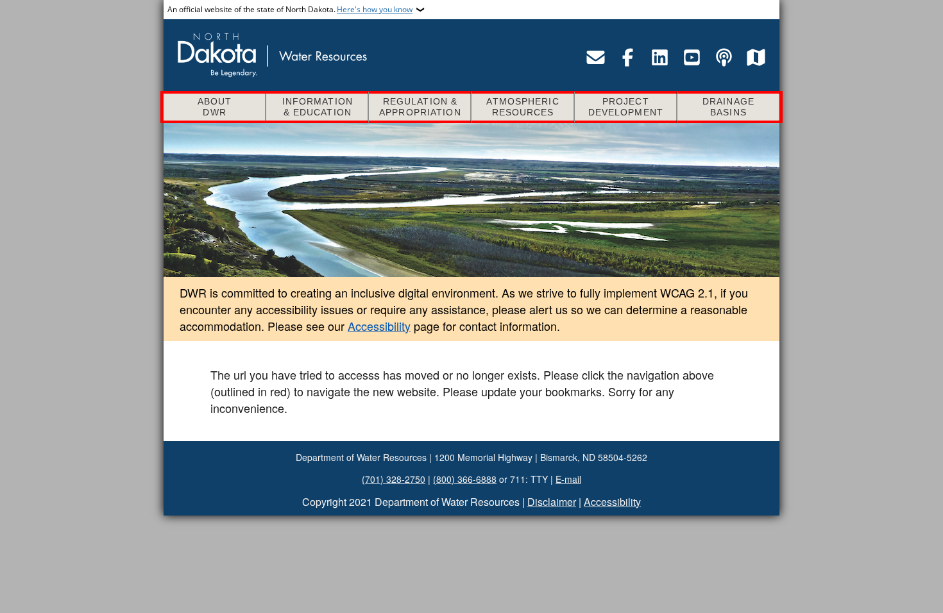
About (215, 106)
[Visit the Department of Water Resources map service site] (756, 57)
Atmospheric (522, 106)
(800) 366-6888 (465, 479)
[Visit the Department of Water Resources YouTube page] (691, 57)
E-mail (568, 479)
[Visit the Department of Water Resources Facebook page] (627, 57)
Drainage (728, 106)
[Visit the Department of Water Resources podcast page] (724, 57)
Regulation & (420, 106)
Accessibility (379, 325)
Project (625, 106)
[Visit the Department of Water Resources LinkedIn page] (659, 57)
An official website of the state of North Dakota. (289, 9)
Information (317, 106)
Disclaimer (551, 501)
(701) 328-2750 (393, 479)
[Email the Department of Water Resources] (595, 57)
